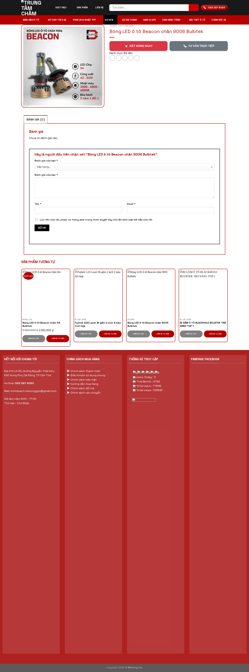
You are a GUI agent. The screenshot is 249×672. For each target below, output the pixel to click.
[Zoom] (25, 103)
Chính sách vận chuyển (85, 392)
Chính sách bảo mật (83, 379)
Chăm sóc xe (218, 19)
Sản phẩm (82, 7)
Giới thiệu (61, 7)
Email (131, 203)
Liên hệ (99, 7)
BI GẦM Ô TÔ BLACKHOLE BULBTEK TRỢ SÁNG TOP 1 (203, 324)
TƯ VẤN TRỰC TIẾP (201, 46)
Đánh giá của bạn (46, 160)
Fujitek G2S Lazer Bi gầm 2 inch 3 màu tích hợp (98, 324)
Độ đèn (109, 19)
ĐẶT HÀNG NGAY (141, 46)
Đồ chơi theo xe (57, 19)
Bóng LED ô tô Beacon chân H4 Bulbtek (41, 324)
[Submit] (194, 7)
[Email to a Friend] (125, 58)
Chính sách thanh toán (85, 371)
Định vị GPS (149, 19)
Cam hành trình (171, 19)
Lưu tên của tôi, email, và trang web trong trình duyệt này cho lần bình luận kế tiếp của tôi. (96, 219)
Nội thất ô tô (197, 19)
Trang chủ (115, 25)
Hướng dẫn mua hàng (84, 384)
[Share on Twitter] (118, 58)
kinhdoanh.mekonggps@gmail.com (34, 391)
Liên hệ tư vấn (57, 338)
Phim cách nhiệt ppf (84, 19)
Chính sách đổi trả (82, 388)
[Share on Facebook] (112, 58)
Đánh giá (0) (35, 119)
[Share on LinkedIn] (137, 58)
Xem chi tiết (33, 338)
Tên (38, 203)
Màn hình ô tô (31, 19)
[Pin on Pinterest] (131, 58)
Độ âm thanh (129, 19)
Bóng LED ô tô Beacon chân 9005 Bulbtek (147, 324)
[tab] (35, 119)
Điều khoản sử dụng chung (88, 375)
